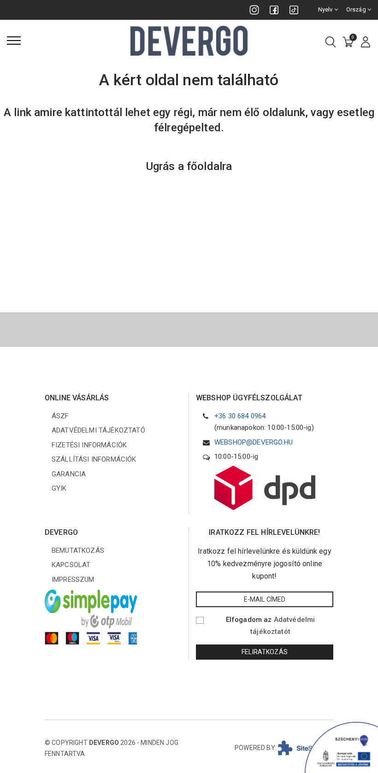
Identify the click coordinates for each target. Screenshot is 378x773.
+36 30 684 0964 (240, 416)
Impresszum (73, 579)
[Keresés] (330, 42)
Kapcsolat (71, 565)
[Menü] (14, 40)
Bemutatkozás (78, 550)
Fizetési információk (89, 445)
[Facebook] (274, 10)
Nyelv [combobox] (326, 9)
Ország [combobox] (356, 9)
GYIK (59, 488)
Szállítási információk (94, 459)
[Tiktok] (294, 10)
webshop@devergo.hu (253, 442)
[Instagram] (254, 10)
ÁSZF (60, 416)
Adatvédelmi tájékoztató (98, 430)
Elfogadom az (270, 625)
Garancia (69, 474)
